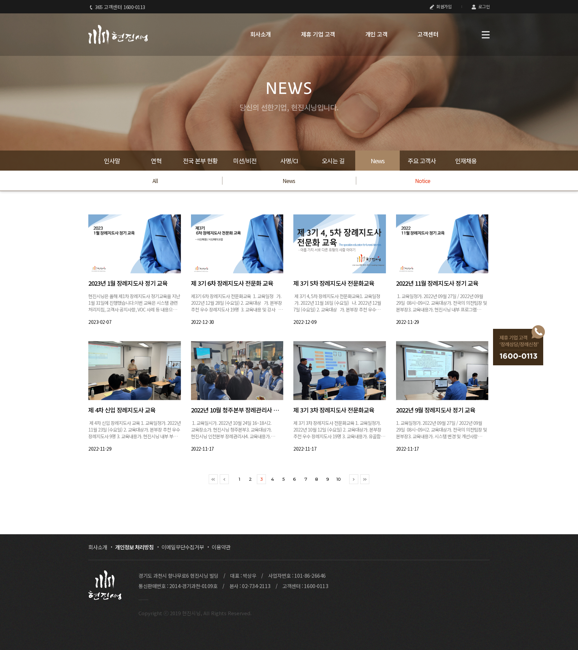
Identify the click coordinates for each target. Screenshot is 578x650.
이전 (224, 479)
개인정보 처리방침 (134, 547)
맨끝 (365, 479)
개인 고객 (376, 34)
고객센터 (427, 34)
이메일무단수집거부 (183, 547)
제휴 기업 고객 (318, 34)
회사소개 (260, 34)
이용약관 (221, 547)
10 (338, 479)
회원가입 (443, 6)
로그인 (483, 6)
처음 (213, 479)
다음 (354, 479)
